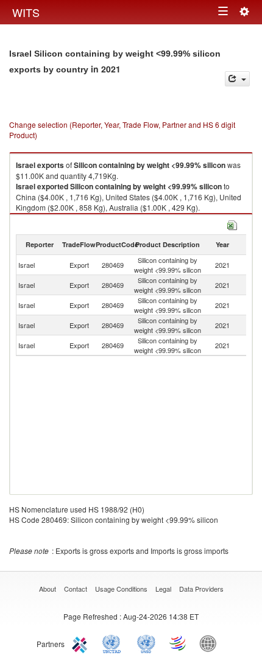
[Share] (237, 78)
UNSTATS (146, 643)
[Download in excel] (232, 224)
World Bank (211, 643)
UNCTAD (114, 643)
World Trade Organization (178, 643)
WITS (26, 12)
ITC (81, 643)
